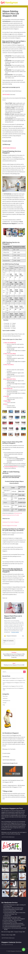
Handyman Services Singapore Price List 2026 (13, 678)
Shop (4, 704)
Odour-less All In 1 (9, 364)
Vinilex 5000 (7, 401)
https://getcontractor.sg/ (7, 944)
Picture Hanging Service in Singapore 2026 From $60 (14, 683)
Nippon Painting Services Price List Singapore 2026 (13, 689)
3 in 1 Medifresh (8, 388)
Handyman (5, 698)
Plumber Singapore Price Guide (9, 525)
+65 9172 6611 (6, 94)
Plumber (4, 702)
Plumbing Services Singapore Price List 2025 (13, 686)
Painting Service (6, 700)
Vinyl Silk (6, 396)
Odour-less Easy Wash (10, 353)
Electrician (5, 696)
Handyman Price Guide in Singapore (10, 522)
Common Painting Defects (11, 466)
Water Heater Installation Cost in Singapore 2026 (14, 680)
